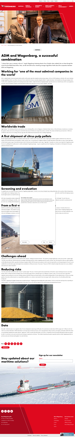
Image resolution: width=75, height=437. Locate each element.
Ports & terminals (68, 420)
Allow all (50, 242)
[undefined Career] (73, 6)
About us (40, 1)
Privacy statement (44, 435)
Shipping (20, 6)
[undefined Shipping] (23, 6)
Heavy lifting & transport (49, 6)
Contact (52, 1)
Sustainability (56, 420)
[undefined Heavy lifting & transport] (56, 6)
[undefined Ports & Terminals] (33, 6)
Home (2, 45)
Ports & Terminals (28, 6)
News (48, 1)
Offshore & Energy (38, 6)
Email (41, 358)
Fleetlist (56, 1)
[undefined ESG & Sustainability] (67, 6)
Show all (5, 347)
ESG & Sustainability (62, 6)
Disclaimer (30, 435)
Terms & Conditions (36, 435)
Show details (24, 242)
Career (71, 6)
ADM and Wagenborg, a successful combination (15, 45)
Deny (44, 242)
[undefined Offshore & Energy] (43, 6)
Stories (45, 1)
